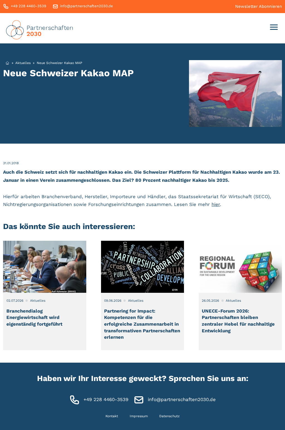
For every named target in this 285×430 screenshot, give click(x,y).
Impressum (139, 416)
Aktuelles (23, 63)
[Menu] (274, 28)
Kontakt (111, 416)
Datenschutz (169, 416)
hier (216, 204)
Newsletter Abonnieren (258, 6)
